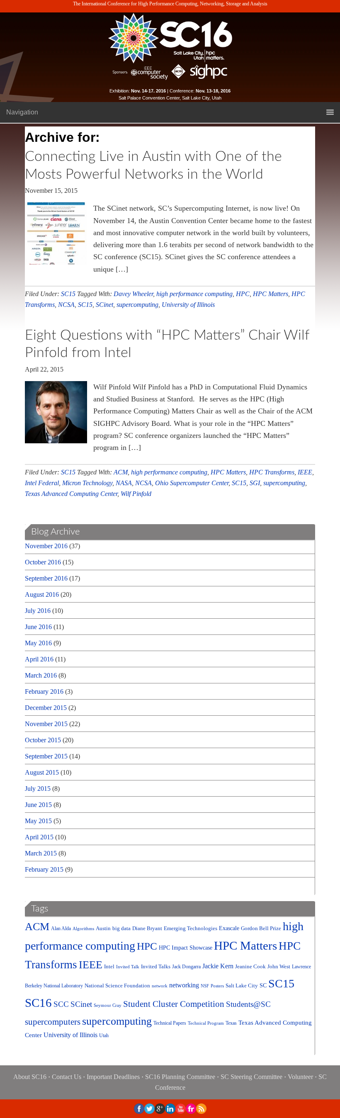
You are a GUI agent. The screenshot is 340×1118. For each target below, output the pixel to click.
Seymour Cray (107, 1005)
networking (184, 985)
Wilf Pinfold (136, 493)
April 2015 (39, 837)
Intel (109, 966)
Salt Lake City (242, 985)
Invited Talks (155, 967)
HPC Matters (270, 293)
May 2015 (38, 820)
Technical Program (206, 1023)
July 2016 (38, 610)
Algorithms (83, 928)
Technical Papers (169, 1023)
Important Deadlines (113, 1076)
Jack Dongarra (186, 967)
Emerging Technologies (190, 928)
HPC (243, 293)
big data (121, 928)
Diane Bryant (147, 928)
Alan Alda (61, 928)
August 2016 (42, 594)
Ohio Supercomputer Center (191, 482)
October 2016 (43, 562)
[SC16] (170, 37)
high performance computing (194, 293)
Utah (104, 1035)
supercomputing (137, 304)
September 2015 (46, 756)
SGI (255, 482)
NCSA (66, 304)
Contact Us (66, 1076)
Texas (231, 1023)
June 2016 (38, 626)
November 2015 (46, 723)
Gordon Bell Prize (261, 928)
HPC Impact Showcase (185, 948)
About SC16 (29, 1076)
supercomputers (52, 1022)
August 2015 (42, 772)
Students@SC (248, 1004)
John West (278, 966)
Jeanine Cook (250, 966)
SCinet (104, 304)
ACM (121, 472)
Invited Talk (127, 967)
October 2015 (43, 740)
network (160, 986)
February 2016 (44, 691)
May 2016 (38, 642)
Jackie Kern (217, 966)
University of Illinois (188, 304)
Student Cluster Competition (173, 1004)
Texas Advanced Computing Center (71, 493)
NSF (205, 986)
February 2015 (44, 869)
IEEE (305, 472)
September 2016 (46, 578)
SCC (61, 1004)
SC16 (38, 1002)
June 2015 (38, 804)
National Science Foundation (117, 986)
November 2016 (46, 545)
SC (263, 985)
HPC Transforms (271, 472)
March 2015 (41, 853)
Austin (103, 928)
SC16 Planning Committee (180, 1076)
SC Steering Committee (251, 1076)
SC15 (68, 293)
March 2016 (41, 675)
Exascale (229, 928)
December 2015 (46, 707)
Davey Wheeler (133, 293)
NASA (124, 482)
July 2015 (38, 788)
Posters (217, 986)
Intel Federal (42, 482)
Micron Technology (87, 482)
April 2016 (39, 659)
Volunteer (300, 1076)
